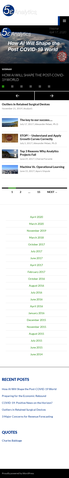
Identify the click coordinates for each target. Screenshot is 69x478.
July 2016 (36, 292)
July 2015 (36, 340)
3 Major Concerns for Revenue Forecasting (27, 416)
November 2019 (36, 230)
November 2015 (36, 326)
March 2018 (36, 237)
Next (52, 95)
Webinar (7, 69)
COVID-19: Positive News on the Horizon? (27, 402)
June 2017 (36, 258)
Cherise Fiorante (44, 158)
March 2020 (36, 223)
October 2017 (36, 244)
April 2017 (36, 265)
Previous (17, 95)
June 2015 (36, 347)
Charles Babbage (12, 440)
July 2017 (36, 251)
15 (38, 191)
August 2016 (36, 285)
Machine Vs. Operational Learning (42, 166)
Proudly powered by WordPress (18, 473)
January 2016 (36, 313)
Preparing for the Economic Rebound (24, 395)
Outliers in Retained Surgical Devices (26, 104)
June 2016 (36, 299)
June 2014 (36, 354)
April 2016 (36, 306)
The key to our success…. (36, 120)
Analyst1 (28, 108)
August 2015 (36, 333)
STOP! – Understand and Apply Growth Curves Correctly (40, 137)
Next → (52, 191)
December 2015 (36, 320)
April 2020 (36, 216)
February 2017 (36, 271)
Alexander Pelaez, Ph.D (46, 124)
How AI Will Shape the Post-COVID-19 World (29, 389)
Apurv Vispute (43, 171)
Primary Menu (64, 20)
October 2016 (36, 278)
